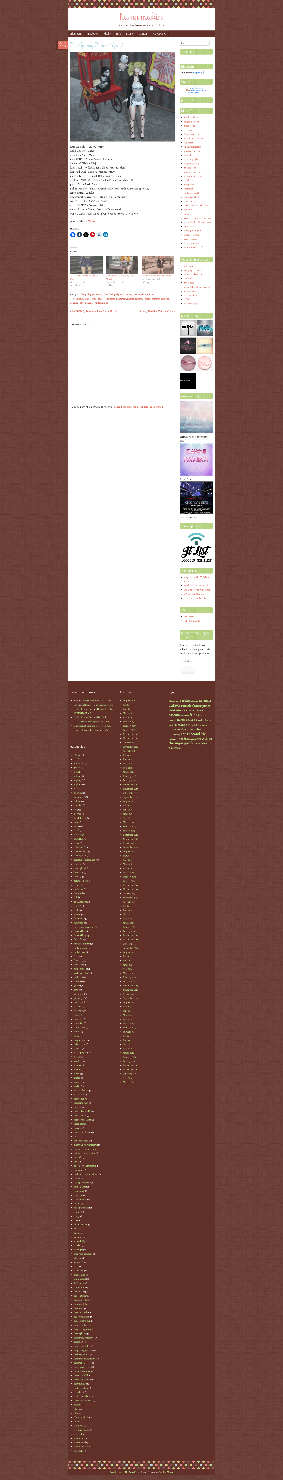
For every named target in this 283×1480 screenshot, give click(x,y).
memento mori (81, 1102)
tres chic (78, 1392)
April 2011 (127, 1048)
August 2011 (128, 1031)
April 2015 (127, 918)
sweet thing (204, 738)
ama (177, 700)
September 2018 (130, 746)
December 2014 (130, 935)
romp (76, 1216)
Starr (76, 705)
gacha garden (80, 968)
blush (76, 826)
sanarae (136, 294)
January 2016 (129, 881)
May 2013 (127, 1015)
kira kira (78, 1056)
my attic (77, 1128)
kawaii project (80, 1052)
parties (77, 1178)
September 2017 (130, 797)
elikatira (173, 710)
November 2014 (130, 939)
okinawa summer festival (85, 1149)
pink (198, 729)
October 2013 (129, 994)
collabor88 (79, 847)
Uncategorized (81, 1417)
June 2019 (127, 709)
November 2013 (130, 989)
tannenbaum (80, 1287)
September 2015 (130, 897)
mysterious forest (82, 1132)
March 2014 (128, 973)
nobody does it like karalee (196, 205)
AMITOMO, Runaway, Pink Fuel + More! (93, 311)
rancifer (188, 214)
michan (138, 298)
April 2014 (127, 969)
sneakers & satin (191, 234)
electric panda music (193, 138)
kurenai (77, 1065)
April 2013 (127, 1019)
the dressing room (82, 1329)
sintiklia (172, 738)
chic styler (188, 130)
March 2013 (128, 1023)
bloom (77, 822)
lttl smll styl (79, 1094)
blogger (91, 294)
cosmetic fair (80, 851)
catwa (93, 298)
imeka (181, 720)
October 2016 (129, 843)
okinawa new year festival (86, 1144)
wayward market (82, 1430)
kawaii (199, 719)
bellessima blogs (191, 121)
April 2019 (127, 717)
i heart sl (188, 278)
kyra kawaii (189, 180)
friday (194, 714)
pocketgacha (80, 1186)
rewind (77, 1212)
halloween (121, 298)
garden (77, 981)
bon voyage (79, 834)
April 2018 (127, 767)
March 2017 (128, 822)
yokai (178, 748)
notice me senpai (82, 1140)
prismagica (79, 1203)
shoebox (78, 1245)
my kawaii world (191, 193)
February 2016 (129, 876)
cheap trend (189, 125)
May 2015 (127, 914)
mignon (203, 725)
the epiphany (147, 294)
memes (77, 1107)
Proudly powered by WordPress (124, 1472)
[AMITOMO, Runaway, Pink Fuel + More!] (86, 265)
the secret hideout (82, 1379)
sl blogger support (192, 230)
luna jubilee (189, 184)
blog (83, 294)
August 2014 (129, 952)
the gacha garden (82, 1346)
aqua (76, 788)
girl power (119, 294)
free (76, 956)
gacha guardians (81, 973)
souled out (79, 1270)
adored (172, 701)
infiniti (189, 720)
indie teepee (79, 1044)
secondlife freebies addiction (197, 222)
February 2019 (129, 725)
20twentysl (79, 763)
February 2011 (129, 1057)
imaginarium (80, 1040)
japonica (78, 1048)
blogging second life (193, 270)
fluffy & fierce (80, 948)
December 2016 (130, 834)
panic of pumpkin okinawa (86, 1174)
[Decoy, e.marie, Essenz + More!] (158, 265)
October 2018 (129, 742)
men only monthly (82, 1111)
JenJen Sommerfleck (84, 709)
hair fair (77, 1006)
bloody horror (80, 818)
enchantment (80, 901)
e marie (186, 710)
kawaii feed (189, 282)
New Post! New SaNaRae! (196, 598)
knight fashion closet (193, 172)
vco (198, 743)
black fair (78, 805)
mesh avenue (80, 1115)
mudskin (180, 729)
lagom (208, 720)
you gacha (78, 1450)
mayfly (171, 725)
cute (184, 706)
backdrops (79, 797)
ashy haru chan (191, 117)
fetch (112, 298)
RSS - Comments (192, 620)
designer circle (81, 880)
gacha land (79, 977)
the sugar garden (182, 743)
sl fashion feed (190, 295)
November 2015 (130, 889)
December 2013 (130, 985)
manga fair (79, 1098)
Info (118, 33)
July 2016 (127, 855)
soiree (77, 1266)
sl (177, 739)
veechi (205, 743)
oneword (78, 1170)
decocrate (78, 872)
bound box (79, 838)
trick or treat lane (82, 1396)
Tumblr (142, 33)
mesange (181, 725)
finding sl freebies (192, 146)
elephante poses (198, 705)
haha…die (188, 155)
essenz (105, 298)
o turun (147, 298)
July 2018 (127, 755)
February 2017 (129, 826)
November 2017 (130, 788)
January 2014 (129, 981)
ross (76, 1220)
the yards (89, 302)
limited (77, 1077)
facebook (189, 52)
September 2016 (130, 847)
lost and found (80, 1090)
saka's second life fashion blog (198, 218)
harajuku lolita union (193, 274)
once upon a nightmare (85, 1165)
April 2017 (127, 818)
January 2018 (129, 780)
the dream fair (80, 1325)
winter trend (80, 1442)
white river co (101, 302)
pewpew (156, 298)
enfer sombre (196, 710)
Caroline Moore (165, 1472)
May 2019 (127, 713)
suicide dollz (79, 1274)
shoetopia (78, 1249)
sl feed (187, 299)
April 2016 (127, 868)
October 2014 (129, 943)
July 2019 (127, 705)
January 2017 (129, 830)
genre (77, 985)
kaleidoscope (190, 167)
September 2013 (130, 998)
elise (179, 710)
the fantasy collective (83, 1337)
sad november (80, 1224)
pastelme (188, 209)
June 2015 (127, 910)
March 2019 (128, 721)
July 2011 (127, 1036)
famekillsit (188, 142)
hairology (78, 1010)
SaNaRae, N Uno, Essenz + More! (97, 705)
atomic (194, 700)
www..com (196, 88)
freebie (186, 715)
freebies (78, 960)
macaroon (188, 188)
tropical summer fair (84, 1400)
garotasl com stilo (192, 151)
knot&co (78, 1061)
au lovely (78, 792)
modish (171, 730)
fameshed (108, 294)
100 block (78, 755)
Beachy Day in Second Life (196, 585)
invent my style (191, 159)
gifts (76, 989)
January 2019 (129, 730)
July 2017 (127, 805)
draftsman (79, 889)
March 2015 (128, 922)
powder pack (80, 1199)
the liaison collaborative (84, 1358)
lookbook (78, 1082)
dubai (76, 897)
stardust (184, 739)
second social (190, 291)
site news (78, 1258)
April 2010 (127, 1078)
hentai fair (78, 1023)
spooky (79, 302)
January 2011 (129, 1061)
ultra (76, 1413)
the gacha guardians (83, 1350)
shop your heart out (83, 1253)
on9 (75, 1161)
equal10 (77, 906)
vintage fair (79, 1425)
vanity (76, 1421)
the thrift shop (80, 1383)
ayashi (202, 701)
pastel (192, 729)
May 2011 (127, 1044)
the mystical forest (82, 1362)
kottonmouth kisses (193, 176)
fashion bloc (79, 931)
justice (130, 298)
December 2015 (130, 885)
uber (76, 1409)
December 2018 (130, 734)
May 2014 (127, 964)
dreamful (78, 893)
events (99, 294)
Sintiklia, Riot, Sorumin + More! (96, 730)
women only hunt (82, 1446)
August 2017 (129, 801)
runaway (174, 734)
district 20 (78, 885)
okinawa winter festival (84, 1153)
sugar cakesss (190, 239)
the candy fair (80, 1295)
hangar (77, 1015)
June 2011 (127, 1040)
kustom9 (78, 1069)
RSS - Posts (189, 616)
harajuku (78, 1019)
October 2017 (129, 792)
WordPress (159, 33)
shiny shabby (79, 1241)
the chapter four (81, 1299)
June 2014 (127, 960)
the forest (78, 1341)
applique (78, 784)
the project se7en (82, 1367)
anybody (77, 780)
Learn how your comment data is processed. (139, 407)
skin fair (78, 1262)
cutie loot (78, 864)
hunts (76, 1035)
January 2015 (129, 931)
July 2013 (127, 1006)
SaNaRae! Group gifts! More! (197, 589)
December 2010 (130, 1065)
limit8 (76, 1073)
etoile (76, 910)
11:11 (75, 759)
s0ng (72, 302)
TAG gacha (79, 1283)
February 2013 (129, 1027)
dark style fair (80, 868)
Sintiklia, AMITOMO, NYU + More (97, 700)
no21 (76, 1136)
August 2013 (129, 1002)
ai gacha (77, 771)
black (208, 700)
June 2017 (127, 809)
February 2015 (129, 927)
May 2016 (127, 864)
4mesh (77, 767)
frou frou (78, 964)
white (172, 748)
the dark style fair (82, 1320)
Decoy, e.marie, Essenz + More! (157, 275)
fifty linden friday (82, 943)
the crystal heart (81, 1316)
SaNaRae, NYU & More (195, 594)
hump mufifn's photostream (197, 91)
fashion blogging (82, 935)
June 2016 (127, 860)
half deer (203, 715)
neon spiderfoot (191, 197)
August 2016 (129, 851)
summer (192, 739)
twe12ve (77, 1404)
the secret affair (81, 1375)
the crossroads (81, 1312)
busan (76, 843)
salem (128, 294)
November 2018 (130, 738)
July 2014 (127, 956)
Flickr (107, 33)
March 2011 (128, 1052)
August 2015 (129, 902)
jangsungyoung (191, 163)
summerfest (80, 1279)
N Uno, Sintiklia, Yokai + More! (157, 311)
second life (197, 733)
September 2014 (130, 948)
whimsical (78, 1438)
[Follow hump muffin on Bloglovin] (192, 73)
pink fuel (165, 298)
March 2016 (128, 872)
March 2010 (128, 1082)
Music (129, 33)
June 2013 (127, 1010)
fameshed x (79, 922)
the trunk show (81, 1388)
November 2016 (130, 839)
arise (86, 298)
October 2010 (129, 1073)
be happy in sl (190, 266)
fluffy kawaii (79, 952)
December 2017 (130, 784)
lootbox (77, 1086)
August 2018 (129, 751)
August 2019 (129, 700)
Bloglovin (76, 33)
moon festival (80, 1123)
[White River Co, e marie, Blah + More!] (122, 265)
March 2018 (128, 771)
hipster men (79, 1027)
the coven (78, 1308)
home (76, 1031)
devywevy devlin (191, 134)
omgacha (78, 1157)
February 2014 (129, 977)
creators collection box (84, 859)
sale (75, 1228)
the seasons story (82, 1371)
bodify (76, 830)
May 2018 (127, 763)
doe (99, 298)
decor (76, 876)
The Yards (93, 221)
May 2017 (127, 813)
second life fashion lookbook (197, 287)
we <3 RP (78, 1434)
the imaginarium (82, 1354)
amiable (79, 298)
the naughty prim (192, 243)
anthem (77, 776)
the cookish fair (81, 1304)
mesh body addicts (82, 1119)
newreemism (190, 201)
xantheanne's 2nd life (194, 247)
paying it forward (82, 1182)
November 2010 (130, 1069)
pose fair (78, 1195)
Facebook (92, 33)
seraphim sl (189, 226)
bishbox (77, 801)
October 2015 (129, 893)
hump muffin (141, 16)
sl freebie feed (190, 303)
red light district (81, 1207)
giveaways (78, 998)
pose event (79, 1191)
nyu (187, 730)
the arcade (79, 1291)
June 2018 (127, 759)
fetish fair (78, 939)
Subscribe (188, 670)
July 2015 (127, 906)
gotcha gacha (80, 1002)
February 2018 (129, 776)
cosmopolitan (80, 855)
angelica (185, 701)
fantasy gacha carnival (84, 927)
